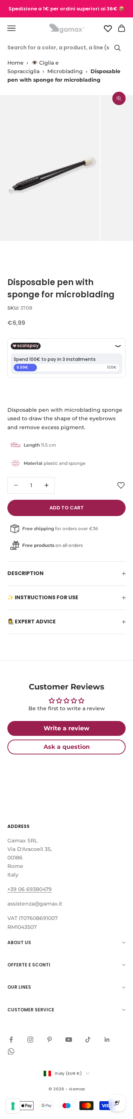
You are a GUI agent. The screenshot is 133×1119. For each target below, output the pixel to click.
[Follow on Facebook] (11, 1039)
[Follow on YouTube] (68, 1039)
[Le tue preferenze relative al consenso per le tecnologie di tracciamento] (13, 1106)
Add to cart (67, 507)
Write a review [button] (66, 728)
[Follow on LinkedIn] (107, 1039)
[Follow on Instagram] (30, 1039)
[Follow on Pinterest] (49, 1039)
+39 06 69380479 (29, 889)
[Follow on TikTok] (88, 1039)
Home (15, 62)
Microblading (65, 71)
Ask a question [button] (67, 746)
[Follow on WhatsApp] (11, 1051)
